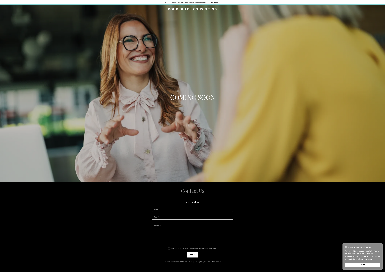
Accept (362, 265)
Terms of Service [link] (212, 262)
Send (192, 255)
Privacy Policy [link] (200, 262)
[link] (192, 9)
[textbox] (192, 209)
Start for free (214, 2)
